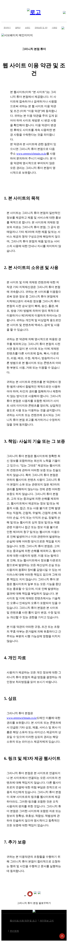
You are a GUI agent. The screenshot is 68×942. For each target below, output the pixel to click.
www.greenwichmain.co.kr (31, 153)
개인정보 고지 (47, 920)
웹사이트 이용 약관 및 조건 (23, 920)
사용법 (54, 28)
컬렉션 (17, 28)
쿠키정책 (14, 931)
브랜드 (27, 28)
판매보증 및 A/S (41, 28)
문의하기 (7, 28)
